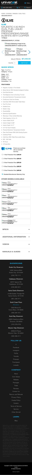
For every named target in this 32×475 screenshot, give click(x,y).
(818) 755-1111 (16, 275)
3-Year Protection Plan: (12, 162)
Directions (16, 305)
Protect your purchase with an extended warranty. (19, 149)
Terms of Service (16, 406)
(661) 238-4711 (16, 298)
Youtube (16, 356)
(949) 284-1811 (16, 313)
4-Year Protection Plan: (12, 166)
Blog (16, 420)
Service (16, 409)
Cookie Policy (16, 400)
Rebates (16, 379)
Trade (16, 385)
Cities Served (16, 412)
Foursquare (16, 362)
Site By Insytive (16, 471)
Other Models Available (12, 179)
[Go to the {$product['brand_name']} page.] (7, 20)
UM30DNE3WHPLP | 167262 (10, 40)
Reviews (16, 388)
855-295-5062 (6, 440)
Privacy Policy (16, 397)
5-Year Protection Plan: (12, 170)
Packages (16, 382)
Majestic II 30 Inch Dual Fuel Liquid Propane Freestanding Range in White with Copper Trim (15, 32)
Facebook (16, 347)
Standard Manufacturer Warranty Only (14, 174)
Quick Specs (7, 67)
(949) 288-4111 (16, 336)
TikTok (16, 353)
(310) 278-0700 (16, 324)
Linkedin (16, 365)
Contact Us (16, 391)
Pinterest (16, 359)
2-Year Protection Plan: (12, 158)
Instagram (16, 350)
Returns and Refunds (16, 394)
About (16, 374)
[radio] (11, 155)
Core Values (16, 377)
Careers (16, 403)
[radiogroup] (16, 165)
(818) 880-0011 (16, 287)
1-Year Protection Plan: (12, 155)
